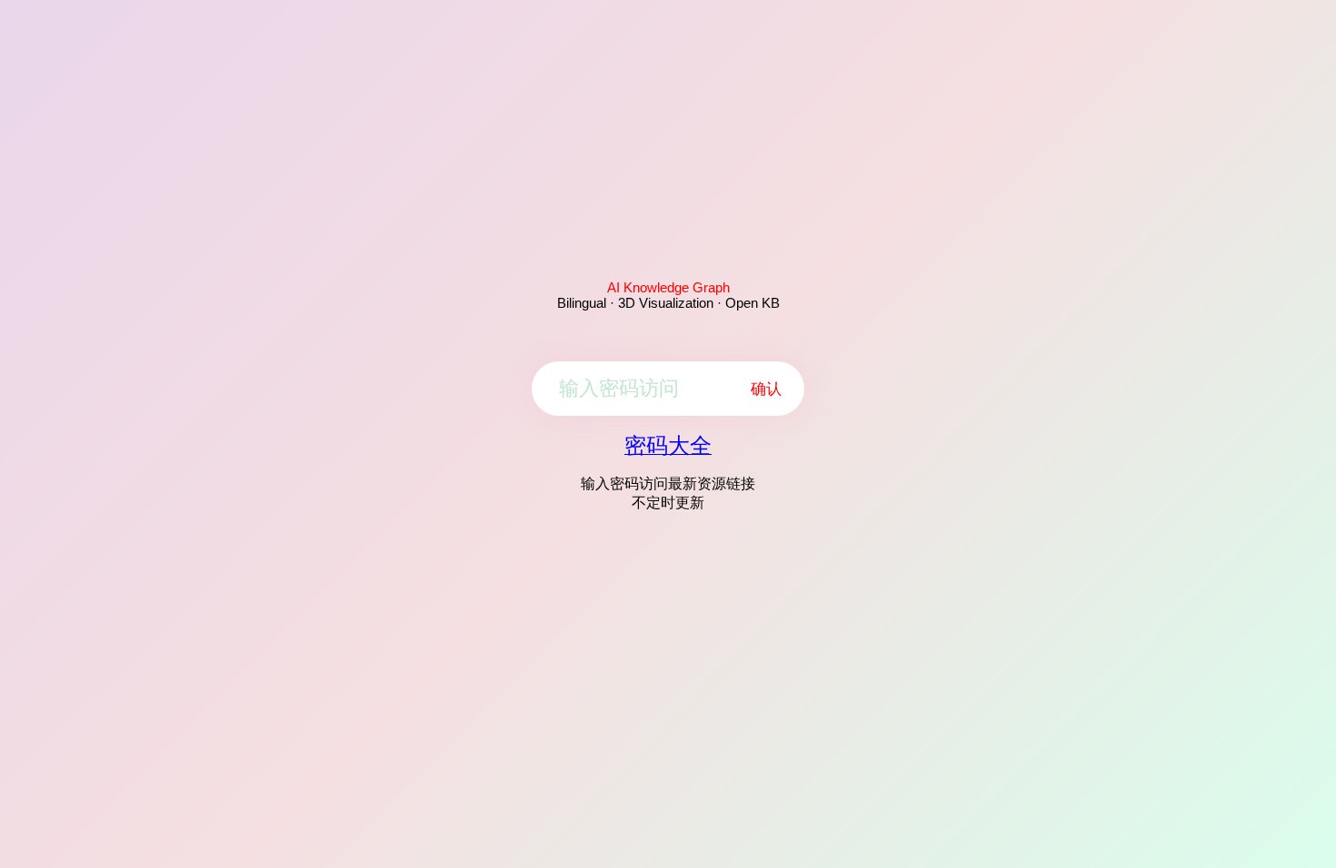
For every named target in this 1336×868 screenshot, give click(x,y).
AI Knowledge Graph (668, 287)
